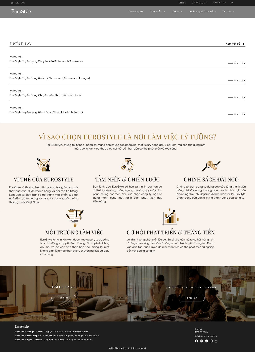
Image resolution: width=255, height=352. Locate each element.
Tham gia (191, 298)
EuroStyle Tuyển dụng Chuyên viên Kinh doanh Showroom (46, 61)
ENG (23, 3)
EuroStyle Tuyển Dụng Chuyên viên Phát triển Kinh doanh (46, 95)
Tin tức (227, 11)
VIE (17, 3)
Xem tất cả (233, 43)
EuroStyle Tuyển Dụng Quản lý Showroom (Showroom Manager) (50, 78)
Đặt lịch (64, 298)
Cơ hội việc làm (199, 3)
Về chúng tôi (136, 11)
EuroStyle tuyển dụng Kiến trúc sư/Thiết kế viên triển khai (46, 112)
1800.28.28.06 (201, 332)
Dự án (176, 11)
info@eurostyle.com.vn (206, 336)
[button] (164, 11)
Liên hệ (182, 3)
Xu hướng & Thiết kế (201, 11)
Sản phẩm (156, 11)
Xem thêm (239, 63)
